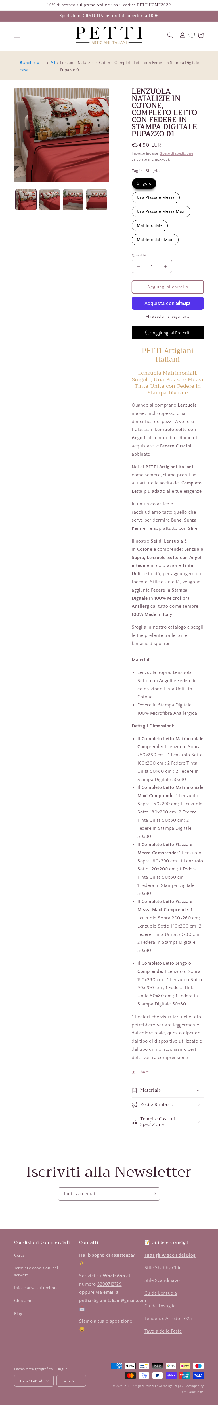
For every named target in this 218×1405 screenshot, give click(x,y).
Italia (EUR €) (31, 1381)
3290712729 (109, 1284)
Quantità (139, 255)
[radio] (144, 183)
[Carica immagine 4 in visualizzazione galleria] (96, 199)
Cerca (19, 1255)
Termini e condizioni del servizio (36, 1272)
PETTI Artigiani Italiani (139, 1386)
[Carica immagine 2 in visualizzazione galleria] (49, 199)
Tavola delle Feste (163, 1331)
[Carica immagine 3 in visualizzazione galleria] (73, 199)
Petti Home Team (192, 1392)
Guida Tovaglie (160, 1305)
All (53, 63)
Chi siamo (23, 1301)
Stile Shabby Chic (163, 1267)
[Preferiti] (192, 35)
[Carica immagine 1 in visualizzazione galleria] (26, 199)
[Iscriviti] (153, 1194)
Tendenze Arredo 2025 (168, 1318)
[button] (17, 35)
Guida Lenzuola (160, 1293)
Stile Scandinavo (162, 1280)
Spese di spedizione (176, 153)
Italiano (68, 1381)
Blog (18, 1314)
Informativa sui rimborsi (36, 1288)
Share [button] (143, 1072)
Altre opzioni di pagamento (168, 317)
